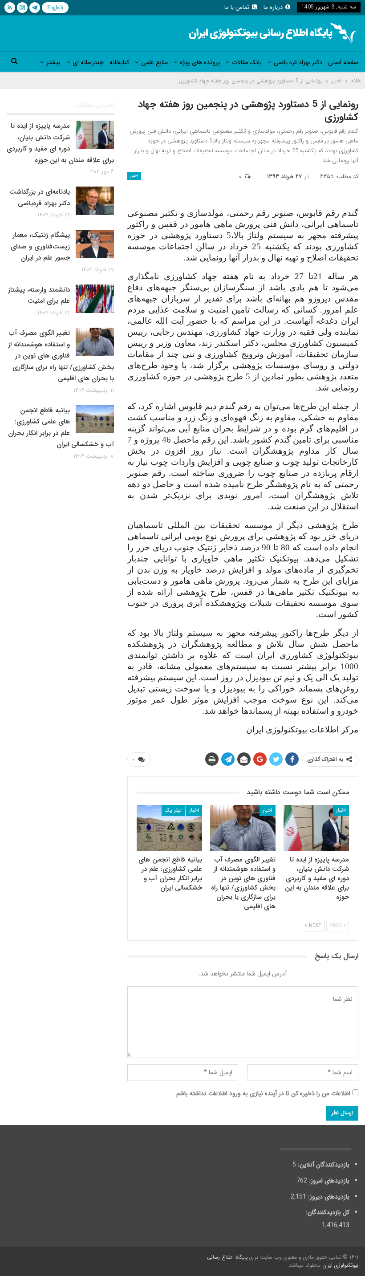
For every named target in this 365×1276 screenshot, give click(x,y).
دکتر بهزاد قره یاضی (298, 62)
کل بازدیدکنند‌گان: (326, 1212)
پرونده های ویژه (200, 62)
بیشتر (53, 62)
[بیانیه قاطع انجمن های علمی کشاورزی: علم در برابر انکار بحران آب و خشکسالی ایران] (169, 828)
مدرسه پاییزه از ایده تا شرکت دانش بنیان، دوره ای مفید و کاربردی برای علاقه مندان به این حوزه (60, 143)
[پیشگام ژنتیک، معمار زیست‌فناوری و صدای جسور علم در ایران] (95, 244)
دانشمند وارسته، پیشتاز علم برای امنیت (39, 295)
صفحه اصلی (343, 62)
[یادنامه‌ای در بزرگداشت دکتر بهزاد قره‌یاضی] (95, 201)
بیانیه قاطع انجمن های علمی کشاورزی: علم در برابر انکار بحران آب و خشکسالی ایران (61, 427)
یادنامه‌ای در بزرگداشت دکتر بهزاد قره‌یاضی (39, 198)
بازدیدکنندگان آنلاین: (322, 1165)
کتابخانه (119, 62)
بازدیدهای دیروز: (327, 1197)
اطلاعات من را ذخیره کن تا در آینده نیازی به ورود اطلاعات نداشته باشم (263, 1093)
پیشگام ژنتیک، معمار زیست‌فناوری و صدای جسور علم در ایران (40, 246)
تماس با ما (236, 7)
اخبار (134, 175)
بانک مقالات (247, 62)
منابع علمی (154, 62)
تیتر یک (173, 810)
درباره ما (273, 7)
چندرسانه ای (88, 62)
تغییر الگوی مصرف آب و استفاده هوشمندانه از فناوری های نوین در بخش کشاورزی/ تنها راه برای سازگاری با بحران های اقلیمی (61, 356)
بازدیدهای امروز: (328, 1181)
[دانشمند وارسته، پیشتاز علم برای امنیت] (95, 298)
